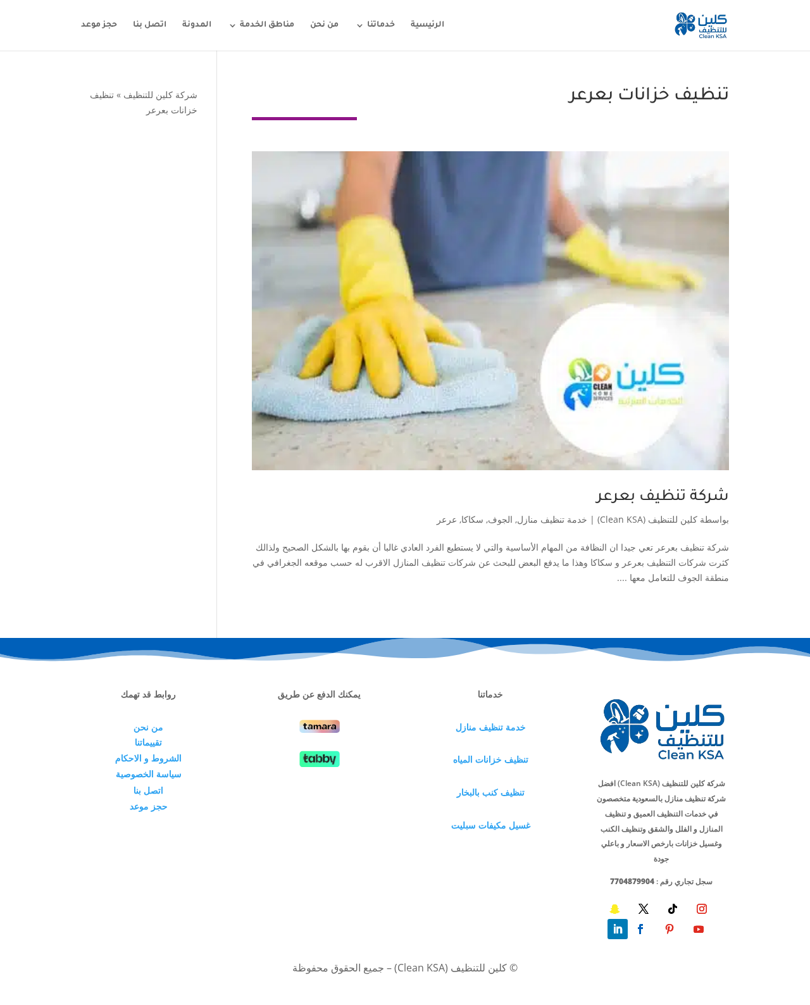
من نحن (324, 25)
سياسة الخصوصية (149, 774)
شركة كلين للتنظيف (160, 95)
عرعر (447, 519)
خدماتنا (381, 25)
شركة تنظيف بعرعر (663, 497)
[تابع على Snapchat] (614, 909)
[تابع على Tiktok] (673, 909)
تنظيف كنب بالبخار (491, 792)
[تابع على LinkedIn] (618, 929)
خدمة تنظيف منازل (552, 519)
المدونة (196, 25)
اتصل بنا (149, 25)
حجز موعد (99, 25)
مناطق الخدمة (267, 25)
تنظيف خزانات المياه (490, 759)
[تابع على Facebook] (640, 929)
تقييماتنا (148, 742)
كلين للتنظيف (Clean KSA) (647, 519)
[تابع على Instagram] (702, 909)
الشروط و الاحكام (148, 758)
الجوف (500, 519)
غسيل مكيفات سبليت (490, 825)
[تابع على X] (643, 909)
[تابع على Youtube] (698, 929)
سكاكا (472, 519)
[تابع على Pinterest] (669, 929)
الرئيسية (427, 25)
